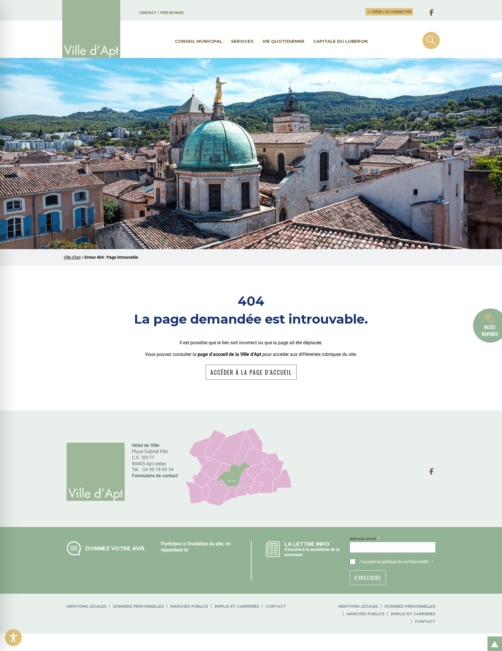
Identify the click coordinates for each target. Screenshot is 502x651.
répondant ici (174, 550)
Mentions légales (87, 606)
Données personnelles (138, 606)
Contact (147, 12)
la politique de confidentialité (403, 561)
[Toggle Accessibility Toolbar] (13, 638)
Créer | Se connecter (390, 12)
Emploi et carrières (237, 606)
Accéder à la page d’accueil (251, 372)
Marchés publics (189, 606)
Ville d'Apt (72, 257)
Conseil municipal (198, 41)
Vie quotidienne (283, 41)
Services (242, 41)
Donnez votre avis (115, 548)
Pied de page (172, 12)
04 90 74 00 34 (158, 469)
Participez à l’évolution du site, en (196, 544)
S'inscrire (367, 577)
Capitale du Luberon (340, 41)
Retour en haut (492, 637)
